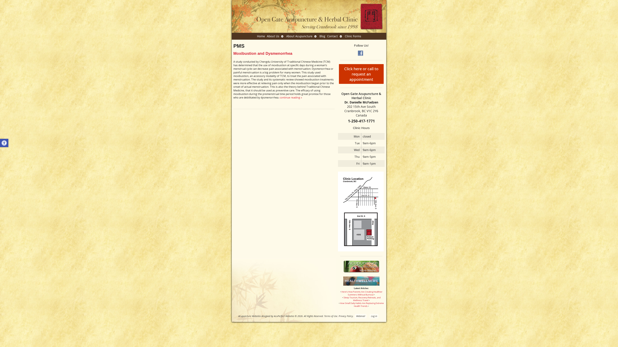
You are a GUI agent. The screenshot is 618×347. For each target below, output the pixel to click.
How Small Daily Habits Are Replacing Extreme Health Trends (362, 304)
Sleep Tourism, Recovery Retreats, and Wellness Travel (362, 299)
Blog (322, 36)
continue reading (291, 97)
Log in (374, 316)
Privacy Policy (346, 316)
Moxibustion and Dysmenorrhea (262, 53)
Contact (332, 36)
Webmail (360, 316)
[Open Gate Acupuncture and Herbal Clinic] (309, 16)
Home (261, 36)
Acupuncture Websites (249, 316)
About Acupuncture (299, 36)
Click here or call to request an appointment (361, 74)
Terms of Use (330, 316)
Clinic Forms (353, 36)
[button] (4, 143)
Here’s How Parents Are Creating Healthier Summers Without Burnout (362, 293)
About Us (273, 36)
